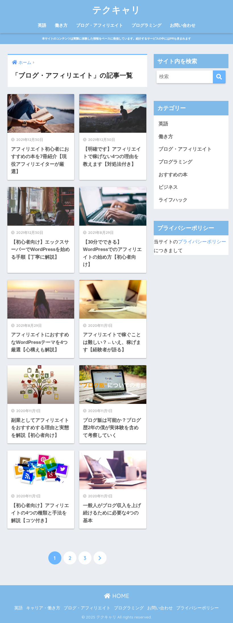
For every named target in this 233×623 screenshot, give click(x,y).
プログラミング (146, 25)
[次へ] (100, 557)
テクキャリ (116, 9)
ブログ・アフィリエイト (99, 25)
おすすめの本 (173, 174)
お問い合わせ (182, 25)
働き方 (61, 25)
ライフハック (173, 200)
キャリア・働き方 (43, 608)
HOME (120, 595)
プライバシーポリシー (202, 241)
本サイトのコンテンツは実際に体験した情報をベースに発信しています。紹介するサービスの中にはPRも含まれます (116, 38)
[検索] (219, 76)
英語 (42, 25)
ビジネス (168, 187)
